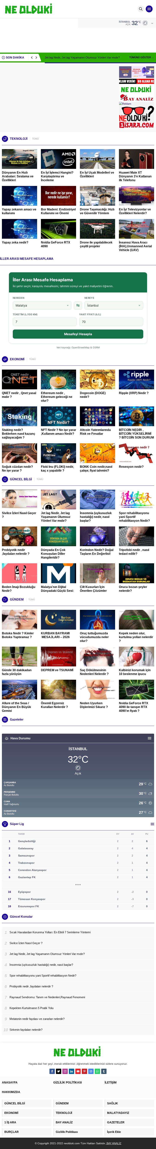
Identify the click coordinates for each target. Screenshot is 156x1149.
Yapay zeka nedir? (15, 242)
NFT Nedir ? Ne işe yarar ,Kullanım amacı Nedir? (58, 431)
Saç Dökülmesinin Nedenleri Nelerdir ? (94, 672)
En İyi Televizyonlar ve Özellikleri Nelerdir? (135, 211)
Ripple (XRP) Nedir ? (134, 393)
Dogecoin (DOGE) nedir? (93, 394)
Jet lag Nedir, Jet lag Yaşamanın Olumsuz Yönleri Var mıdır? (82, 57)
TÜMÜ (35, 139)
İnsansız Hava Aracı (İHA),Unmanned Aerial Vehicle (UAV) (135, 246)
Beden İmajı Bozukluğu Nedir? (18, 588)
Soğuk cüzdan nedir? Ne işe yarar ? (17, 468)
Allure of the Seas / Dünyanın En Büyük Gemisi (16, 707)
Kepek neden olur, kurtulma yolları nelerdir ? (136, 637)
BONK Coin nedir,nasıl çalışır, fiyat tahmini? (96, 468)
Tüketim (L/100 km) (25, 314)
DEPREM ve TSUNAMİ (57, 670)
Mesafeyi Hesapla (78, 334)
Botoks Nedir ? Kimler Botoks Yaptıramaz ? (18, 635)
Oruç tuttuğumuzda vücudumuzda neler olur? (94, 637)
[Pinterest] (84, 1071)
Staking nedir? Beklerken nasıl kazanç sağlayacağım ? (18, 433)
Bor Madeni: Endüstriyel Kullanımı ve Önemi (58, 211)
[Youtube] (78, 1071)
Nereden (19, 297)
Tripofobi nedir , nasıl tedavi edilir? (134, 551)
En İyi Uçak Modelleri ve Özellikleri (97, 174)
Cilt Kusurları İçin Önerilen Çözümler (93, 588)
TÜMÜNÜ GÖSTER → (141, 57)
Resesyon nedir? (131, 466)
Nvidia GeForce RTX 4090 (55, 244)
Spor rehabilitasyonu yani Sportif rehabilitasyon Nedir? (134, 516)
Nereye (89, 297)
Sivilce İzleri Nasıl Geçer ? (19, 514)
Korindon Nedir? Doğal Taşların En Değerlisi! (96, 551)
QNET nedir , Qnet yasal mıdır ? (19, 394)
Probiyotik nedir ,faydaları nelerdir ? (15, 551)
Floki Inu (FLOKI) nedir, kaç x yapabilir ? (57, 468)
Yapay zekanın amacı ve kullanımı (19, 211)
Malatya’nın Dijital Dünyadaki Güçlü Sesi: (57, 588)
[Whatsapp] (97, 1071)
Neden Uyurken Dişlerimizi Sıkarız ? (94, 705)
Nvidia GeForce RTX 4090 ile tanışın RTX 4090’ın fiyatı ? (133, 707)
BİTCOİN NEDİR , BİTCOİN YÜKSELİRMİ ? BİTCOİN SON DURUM (136, 433)
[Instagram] (65, 1071)
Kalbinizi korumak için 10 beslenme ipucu (135, 672)
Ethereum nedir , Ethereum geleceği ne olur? (56, 396)
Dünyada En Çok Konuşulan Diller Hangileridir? (53, 553)
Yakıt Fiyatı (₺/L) (90, 314)
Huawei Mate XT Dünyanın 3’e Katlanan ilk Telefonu (135, 176)
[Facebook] (52, 1071)
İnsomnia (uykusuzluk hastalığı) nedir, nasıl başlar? (96, 516)
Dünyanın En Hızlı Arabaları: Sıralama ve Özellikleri (17, 176)
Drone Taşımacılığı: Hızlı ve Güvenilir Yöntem (97, 211)
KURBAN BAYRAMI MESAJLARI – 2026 (55, 635)
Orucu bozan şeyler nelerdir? (133, 588)
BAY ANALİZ (113, 1143)
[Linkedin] (71, 1071)
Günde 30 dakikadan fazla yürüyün (17, 672)
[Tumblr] (104, 1071)
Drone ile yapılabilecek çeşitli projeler (96, 244)
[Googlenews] (91, 1071)
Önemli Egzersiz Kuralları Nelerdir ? (54, 705)
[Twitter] (58, 1071)
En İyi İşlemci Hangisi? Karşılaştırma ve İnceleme (57, 176)
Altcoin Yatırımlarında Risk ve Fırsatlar (95, 431)
